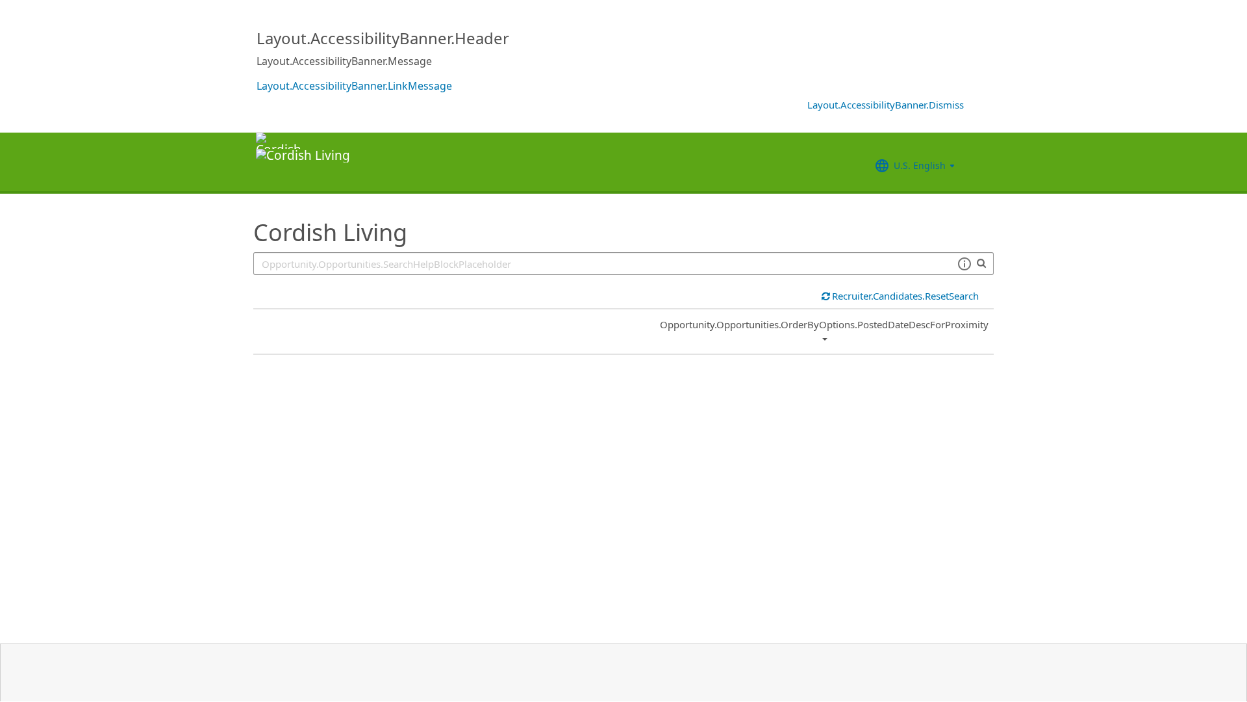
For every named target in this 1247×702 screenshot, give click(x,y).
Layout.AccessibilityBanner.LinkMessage (354, 86)
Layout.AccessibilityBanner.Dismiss (885, 104)
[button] (964, 264)
